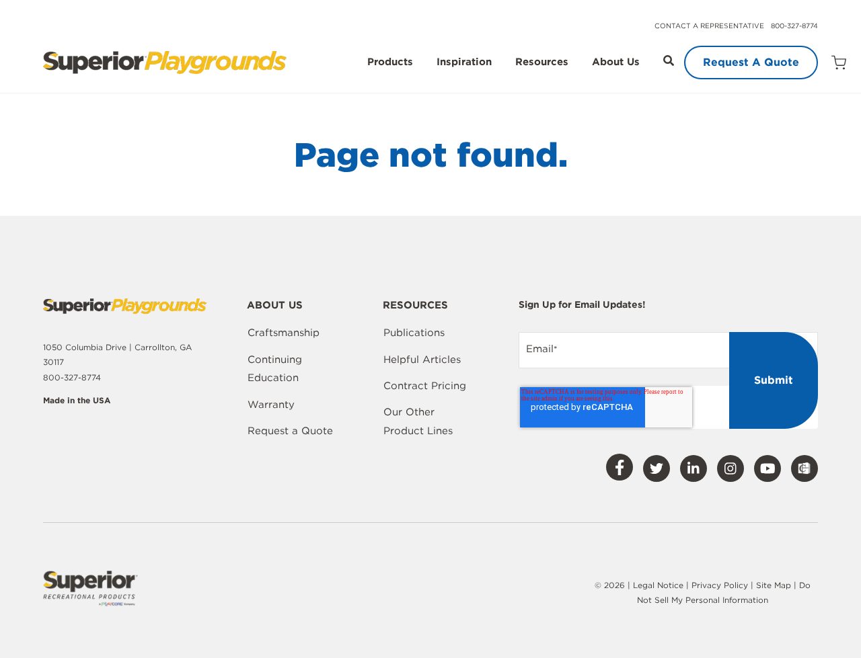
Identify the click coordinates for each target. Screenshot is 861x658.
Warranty (271, 405)
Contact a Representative (709, 26)
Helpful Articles (422, 360)
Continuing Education (275, 369)
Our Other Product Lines (418, 421)
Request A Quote (751, 62)
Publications (414, 333)
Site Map (775, 585)
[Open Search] (668, 60)
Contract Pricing (424, 386)
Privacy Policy (719, 585)
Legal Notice (658, 585)
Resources (541, 62)
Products (390, 62)
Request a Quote (290, 431)
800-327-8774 (794, 26)
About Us (616, 62)
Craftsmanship (284, 333)
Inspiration (464, 62)
